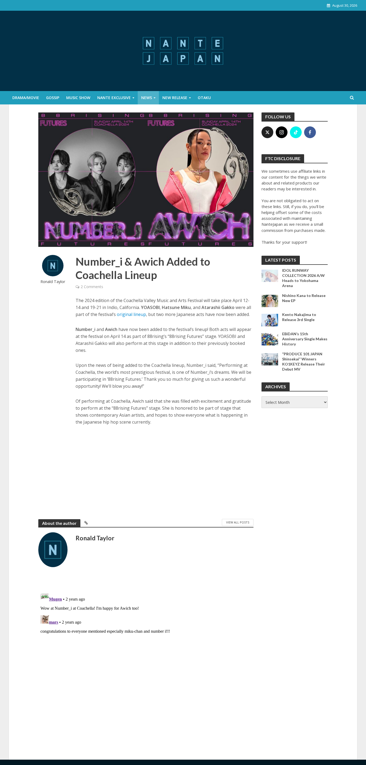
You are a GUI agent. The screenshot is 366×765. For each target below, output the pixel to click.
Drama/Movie (25, 97)
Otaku (204, 97)
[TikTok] (296, 132)
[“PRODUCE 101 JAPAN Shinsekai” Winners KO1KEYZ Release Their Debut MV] (270, 358)
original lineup (131, 314)
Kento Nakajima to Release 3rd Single (299, 317)
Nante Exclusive (114, 97)
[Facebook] (310, 132)
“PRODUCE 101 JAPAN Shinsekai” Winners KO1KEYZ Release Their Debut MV (303, 361)
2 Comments (92, 286)
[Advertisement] (164, 471)
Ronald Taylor (52, 281)
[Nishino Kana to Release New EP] (270, 300)
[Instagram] (281, 132)
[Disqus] (145, 657)
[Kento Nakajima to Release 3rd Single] (270, 319)
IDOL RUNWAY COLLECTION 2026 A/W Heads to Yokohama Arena (303, 278)
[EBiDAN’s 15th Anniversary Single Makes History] (270, 338)
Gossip (52, 97)
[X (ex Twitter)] (267, 132)
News (146, 97)
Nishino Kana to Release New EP (304, 298)
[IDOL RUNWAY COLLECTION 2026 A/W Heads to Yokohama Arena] (270, 275)
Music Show (78, 97)
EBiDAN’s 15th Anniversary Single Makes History (304, 338)
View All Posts (237, 522)
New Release (174, 97)
